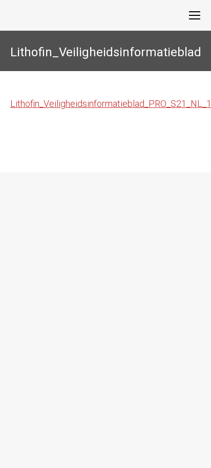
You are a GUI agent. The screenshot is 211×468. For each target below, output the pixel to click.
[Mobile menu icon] (194, 15)
